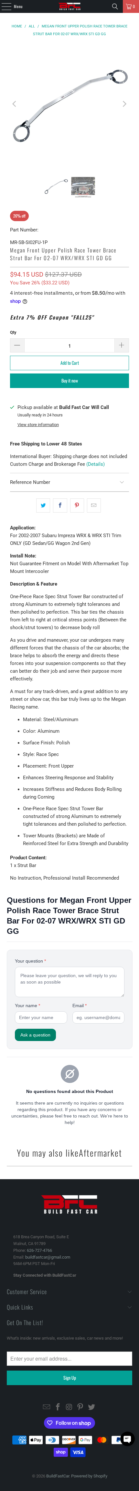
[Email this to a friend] (94, 505)
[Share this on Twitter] (43, 505)
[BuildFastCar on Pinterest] (80, 1408)
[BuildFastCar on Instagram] (69, 1408)
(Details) (95, 464)
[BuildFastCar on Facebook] (58, 1408)
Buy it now (69, 380)
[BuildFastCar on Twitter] (92, 1408)
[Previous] (15, 103)
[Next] (124, 103)
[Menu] (3, 6)
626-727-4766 (39, 1250)
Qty (13, 332)
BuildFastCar (57, 1476)
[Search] (115, 6)
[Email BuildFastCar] (47, 1408)
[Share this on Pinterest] (77, 505)
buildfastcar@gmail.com (47, 1257)
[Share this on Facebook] (60, 505)
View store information (38, 424)
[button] (127, 1439)
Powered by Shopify (89, 1476)
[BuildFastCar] (69, 6)
